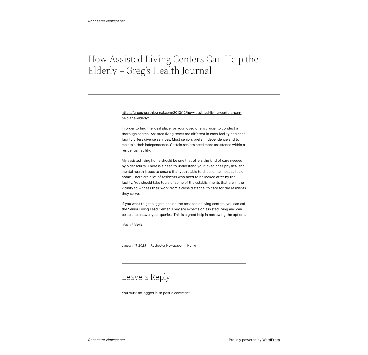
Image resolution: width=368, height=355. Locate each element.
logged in (150, 293)
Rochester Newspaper (106, 21)
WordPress (271, 340)
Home (191, 245)
